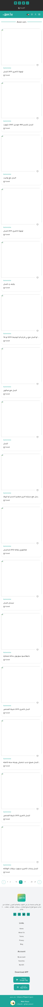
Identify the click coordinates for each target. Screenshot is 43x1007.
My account (21, 957)
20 (31, 882)
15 (16, 882)
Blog (21, 944)
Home (22, 929)
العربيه (22, 8)
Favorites (21, 961)
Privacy (21, 940)
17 (25, 882)
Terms (21, 937)
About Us (21, 933)
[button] (28, 14)
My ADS (21, 965)
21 (35, 882)
